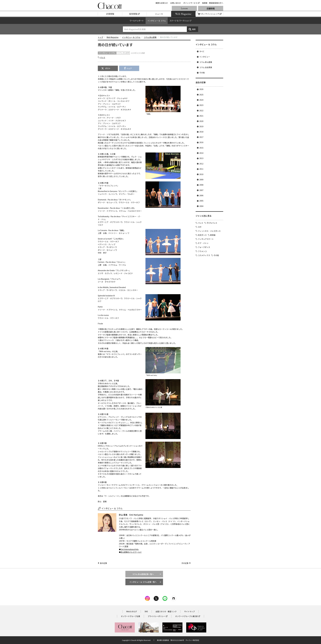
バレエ (102, 57)
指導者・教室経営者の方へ (212, 3)
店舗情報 (211, 8)
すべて (201, 51)
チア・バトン (203, 243)
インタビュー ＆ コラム (156, 20)
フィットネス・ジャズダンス (209, 231)
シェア (129, 68)
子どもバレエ (212, 223)
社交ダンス (202, 235)
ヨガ (199, 227)
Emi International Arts (130, 549)
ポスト (107, 68)
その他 (202, 72)
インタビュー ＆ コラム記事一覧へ (142, 582)
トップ (100, 37)
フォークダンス (204, 247)
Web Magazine (112, 37)
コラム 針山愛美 (150, 37)
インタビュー (204, 56)
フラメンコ (202, 251)
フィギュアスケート (206, 239)
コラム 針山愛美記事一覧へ (143, 574)
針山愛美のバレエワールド (131, 552)
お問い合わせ (175, 3)
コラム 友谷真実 (205, 67)
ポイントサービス (190, 3)
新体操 (212, 235)
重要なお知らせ (161, 3)
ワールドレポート (137, 20)
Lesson (184, 8)
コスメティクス (204, 255)
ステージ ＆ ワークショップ (180, 20)
